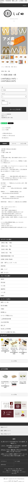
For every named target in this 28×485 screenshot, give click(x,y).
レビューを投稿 (5, 129)
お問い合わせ (3, 464)
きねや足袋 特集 (5, 322)
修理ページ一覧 (4, 302)
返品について (4, 115)
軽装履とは (3, 312)
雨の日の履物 (4, 305)
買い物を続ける (5, 137)
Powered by (6, 481)
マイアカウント (4, 461)
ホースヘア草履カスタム (7, 315)
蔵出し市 (3, 325)
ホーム (3, 66)
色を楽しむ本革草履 (6, 328)
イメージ (14, 143)
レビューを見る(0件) (6, 127)
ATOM (15, 473)
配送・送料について (19, 468)
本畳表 (2, 309)
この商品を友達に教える (7, 133)
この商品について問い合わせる (8, 135)
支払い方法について (11, 468)
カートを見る (17, 461)
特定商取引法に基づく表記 (7, 117)
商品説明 (5, 143)
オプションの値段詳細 (6, 114)
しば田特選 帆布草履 (6, 318)
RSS (12, 473)
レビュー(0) (23, 143)
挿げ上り (15, 66)
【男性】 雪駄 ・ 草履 (9, 66)
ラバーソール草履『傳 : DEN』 (8, 332)
